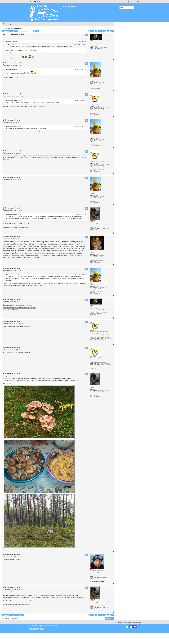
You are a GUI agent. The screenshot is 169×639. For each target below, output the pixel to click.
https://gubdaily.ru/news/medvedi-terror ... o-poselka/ (17, 601)
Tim (91, 569)
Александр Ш (11, 100)
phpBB (40, 625)
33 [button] (110, 31)
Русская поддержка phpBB (35, 626)
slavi (91, 251)
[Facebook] (135, 626)
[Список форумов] (44, 12)
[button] (90, 31)
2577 (97, 223)
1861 (97, 43)
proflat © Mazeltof (39, 628)
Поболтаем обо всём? (12, 28)
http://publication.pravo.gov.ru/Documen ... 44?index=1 (18, 305)
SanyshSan (12, 44)
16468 (97, 572)
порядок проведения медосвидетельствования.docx (19, 307)
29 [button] (99, 31)
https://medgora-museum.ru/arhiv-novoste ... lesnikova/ (23, 257)
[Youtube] (131, 626)
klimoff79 (9, 41)
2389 (97, 81)
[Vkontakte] (127, 626)
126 (97, 254)
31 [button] (105, 31)
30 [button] (102, 31)
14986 (97, 106)
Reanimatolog (93, 102)
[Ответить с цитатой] (86, 35)
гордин (91, 40)
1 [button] (95, 31)
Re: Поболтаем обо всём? (13, 34)
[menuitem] (36, 2)
